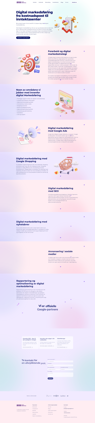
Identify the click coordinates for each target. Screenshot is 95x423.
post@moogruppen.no (68, 408)
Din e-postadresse (51, 367)
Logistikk (34, 414)
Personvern (50, 412)
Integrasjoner (35, 408)
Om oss (66, 2)
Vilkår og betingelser (52, 410)
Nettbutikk (41, 2)
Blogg (62, 2)
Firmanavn (50, 363)
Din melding (50, 371)
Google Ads (51, 134)
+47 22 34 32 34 (67, 412)
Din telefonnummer (65, 367)
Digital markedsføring (36, 415)
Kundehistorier (56, 2)
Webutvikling (47, 2)
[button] (74, 2)
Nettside (35, 2)
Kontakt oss (50, 414)
